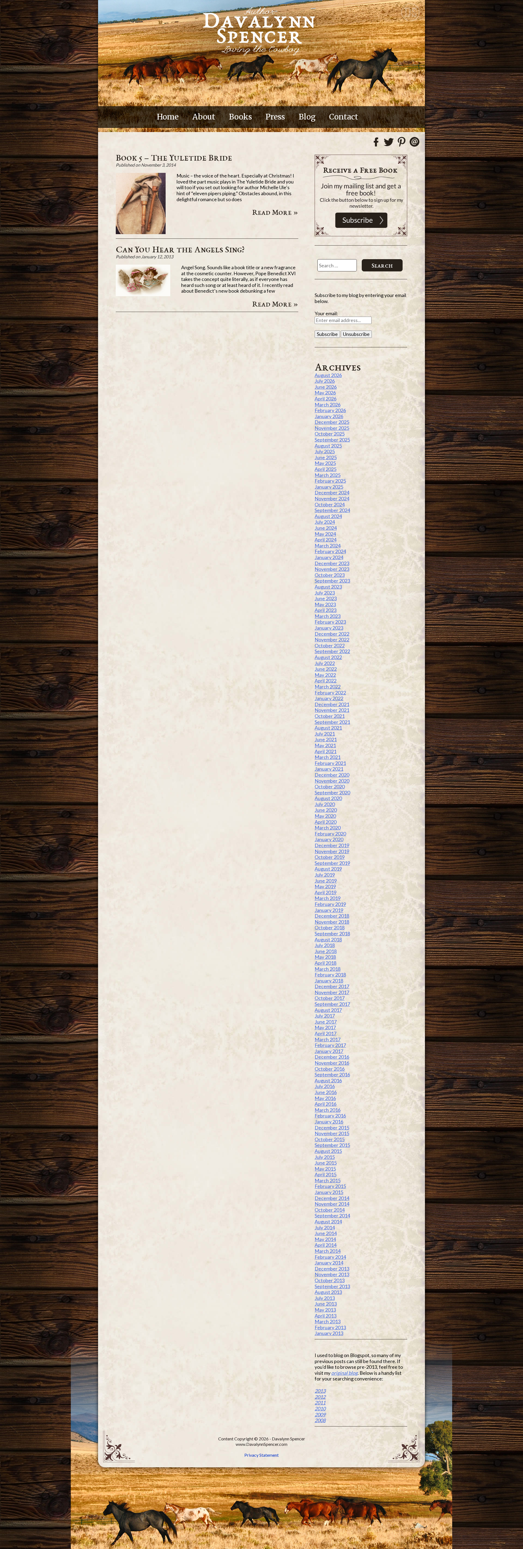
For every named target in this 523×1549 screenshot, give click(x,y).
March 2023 (327, 616)
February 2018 (330, 975)
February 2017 (330, 1045)
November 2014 (332, 1204)
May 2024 (325, 534)
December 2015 (332, 1128)
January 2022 (329, 698)
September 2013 (332, 1286)
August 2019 (328, 869)
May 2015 (325, 1169)
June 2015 (326, 1163)
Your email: (326, 313)
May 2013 (325, 1310)
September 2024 (332, 510)
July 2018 (325, 945)
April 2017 (325, 1033)
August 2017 (328, 1010)
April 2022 (325, 681)
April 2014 (325, 1245)
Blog (307, 117)
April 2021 (325, 751)
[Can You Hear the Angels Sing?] (143, 294)
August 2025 (328, 446)
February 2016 (330, 1116)
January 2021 (329, 769)
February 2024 (330, 551)
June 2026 (326, 387)
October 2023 (330, 575)
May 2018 (325, 957)
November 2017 (332, 992)
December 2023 (332, 563)
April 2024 (325, 540)
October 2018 (330, 927)
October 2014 (330, 1210)
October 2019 (330, 857)
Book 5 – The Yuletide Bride (174, 157)
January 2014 (329, 1263)
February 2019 (330, 904)
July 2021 (325, 734)
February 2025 (330, 481)
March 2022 (327, 687)
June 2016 (326, 1092)
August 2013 (328, 1292)
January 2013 (329, 1333)
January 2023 (329, 628)
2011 (320, 1403)
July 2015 (325, 1157)
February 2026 (330, 410)
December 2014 (332, 1198)
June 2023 (326, 598)
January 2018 (329, 981)
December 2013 (332, 1269)
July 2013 (325, 1298)
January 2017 (329, 1051)
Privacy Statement (261, 1455)
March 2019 (327, 898)
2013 (320, 1391)
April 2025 (325, 469)
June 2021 (326, 739)
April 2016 (325, 1104)
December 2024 (332, 492)
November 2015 (332, 1133)
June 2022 (326, 669)
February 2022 (330, 693)
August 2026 (328, 375)
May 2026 (325, 393)
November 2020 (332, 781)
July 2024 (325, 522)
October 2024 (330, 504)
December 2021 (332, 704)
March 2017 (327, 1039)
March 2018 (327, 969)
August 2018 (328, 939)
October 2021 (330, 716)
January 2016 (329, 1122)
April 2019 (325, 892)
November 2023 (332, 569)
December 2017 (332, 986)
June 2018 (326, 951)
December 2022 (332, 634)
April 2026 (325, 399)
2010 (320, 1409)
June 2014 (326, 1233)
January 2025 (329, 487)
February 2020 (330, 834)
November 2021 (332, 710)
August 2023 (328, 587)
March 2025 (327, 475)
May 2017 (325, 1027)
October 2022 (330, 645)
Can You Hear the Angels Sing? (180, 249)
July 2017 (325, 1016)
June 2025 (326, 457)
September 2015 (332, 1145)
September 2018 (332, 933)
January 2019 (329, 910)
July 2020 (325, 804)
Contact (343, 117)
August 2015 (328, 1151)
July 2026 (325, 381)
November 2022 (332, 639)
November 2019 (332, 851)
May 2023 (325, 604)
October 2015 (330, 1139)
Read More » (275, 212)
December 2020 (332, 775)
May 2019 (325, 886)
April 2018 (325, 963)
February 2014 (330, 1257)
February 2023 (330, 622)
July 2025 (325, 451)
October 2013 (330, 1280)
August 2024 (328, 516)
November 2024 (332, 498)
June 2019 (326, 881)
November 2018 (332, 922)
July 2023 (325, 593)
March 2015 (327, 1180)
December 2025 (332, 422)
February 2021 (330, 763)
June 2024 (326, 528)
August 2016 (328, 1080)
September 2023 (332, 581)
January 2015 (329, 1192)
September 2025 (332, 440)
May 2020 (325, 816)
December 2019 (332, 845)
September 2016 (332, 1074)
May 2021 (325, 745)
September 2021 (332, 722)
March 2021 (327, 757)
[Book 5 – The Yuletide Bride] (141, 232)
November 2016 (332, 1063)
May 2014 (325, 1239)
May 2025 (325, 463)
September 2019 (332, 863)
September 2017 (332, 1004)
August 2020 (328, 798)
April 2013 (325, 1316)
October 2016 (330, 1069)
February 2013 (330, 1327)
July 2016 (325, 1086)
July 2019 (325, 875)
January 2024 (329, 557)
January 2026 (329, 416)
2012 (320, 1397)
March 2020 (327, 828)
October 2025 (330, 434)
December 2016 (332, 1057)
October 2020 (330, 786)
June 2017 (326, 1022)
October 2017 (330, 998)
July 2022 (325, 663)
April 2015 (325, 1174)
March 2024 (327, 546)
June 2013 (326, 1304)
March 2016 (327, 1110)
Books (240, 117)
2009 (320, 1415)
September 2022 (332, 651)
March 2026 (327, 405)
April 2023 (325, 610)
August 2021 (328, 728)
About (203, 117)
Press (275, 117)
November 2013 (332, 1274)
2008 (320, 1420)
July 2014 (325, 1227)
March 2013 (327, 1321)
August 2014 (328, 1221)
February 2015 (330, 1186)
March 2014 (327, 1251)
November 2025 (332, 428)
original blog (344, 1373)
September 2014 (332, 1216)
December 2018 (332, 916)
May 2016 (325, 1098)
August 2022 (328, 657)
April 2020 (325, 822)
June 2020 (326, 810)
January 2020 (329, 839)
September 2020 (332, 792)
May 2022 (325, 675)
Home (168, 117)
